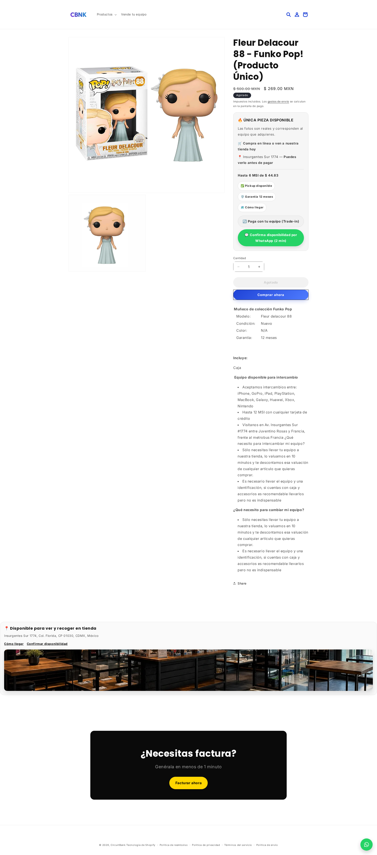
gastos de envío (278, 101)
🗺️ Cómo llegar (252, 207)
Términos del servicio (238, 845)
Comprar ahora (270, 295)
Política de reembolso (174, 845)
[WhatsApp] (366, 844)
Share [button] (242, 583)
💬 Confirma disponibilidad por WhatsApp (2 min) (271, 238)
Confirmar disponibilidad (47, 644)
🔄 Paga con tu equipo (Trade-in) (271, 221)
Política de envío (267, 845)
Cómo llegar (14, 644)
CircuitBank (118, 845)
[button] (106, 14)
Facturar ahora (188, 783)
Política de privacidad (206, 845)
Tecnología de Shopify (140, 845)
